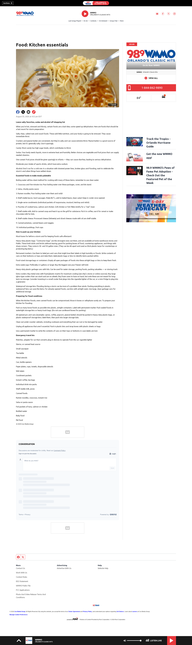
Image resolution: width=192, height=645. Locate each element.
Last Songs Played (74, 21)
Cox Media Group (19, 611)
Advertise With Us (64, 568)
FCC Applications (23, 590)
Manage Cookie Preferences (19, 614)
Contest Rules (21, 577)
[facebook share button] (18, 112)
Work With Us (21, 573)
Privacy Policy (87, 611)
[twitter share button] (23, 112)
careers (134, 611)
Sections (6, 3)
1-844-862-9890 (152, 87)
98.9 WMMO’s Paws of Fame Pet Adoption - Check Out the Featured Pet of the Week (160, 175)
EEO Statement (22, 581)
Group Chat (113, 21)
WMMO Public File (23, 586)
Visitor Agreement (74, 611)
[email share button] (28, 112)
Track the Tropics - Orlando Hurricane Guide (158, 142)
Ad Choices (120, 611)
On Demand (103, 21)
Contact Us (20, 568)
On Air (85, 21)
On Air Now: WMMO (151, 65)
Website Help (103, 568)
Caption (112, 104)
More (122, 21)
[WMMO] (96, 3)
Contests (93, 21)
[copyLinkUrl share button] (34, 112)
